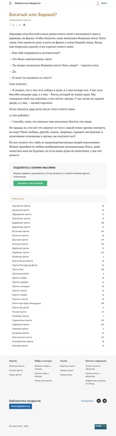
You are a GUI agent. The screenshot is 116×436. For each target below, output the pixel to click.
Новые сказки (66, 374)
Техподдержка (87, 401)
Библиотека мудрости (25, 400)
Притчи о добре (19, 277)
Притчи (13, 361)
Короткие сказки (67, 366)
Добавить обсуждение (30, 183)
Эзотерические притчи (22, 341)
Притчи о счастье (20, 299)
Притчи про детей (20, 307)
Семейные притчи (20, 316)
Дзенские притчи (20, 244)
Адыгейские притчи (21, 205)
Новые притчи (15, 374)
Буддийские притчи (21, 222)
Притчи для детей (20, 273)
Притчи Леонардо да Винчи (24, 265)
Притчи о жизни (19, 290)
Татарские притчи (20, 328)
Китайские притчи (20, 256)
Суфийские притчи (20, 324)
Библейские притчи (21, 218)
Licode (14, 426)
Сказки (63, 361)
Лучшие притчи (16, 370)
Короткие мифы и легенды (43, 367)
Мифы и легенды (43, 361)
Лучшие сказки (66, 370)
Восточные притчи (20, 231)
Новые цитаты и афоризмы (93, 375)
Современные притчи (20, 20)
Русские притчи (19, 311)
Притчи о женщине (21, 286)
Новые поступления (43, 380)
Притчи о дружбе (20, 282)
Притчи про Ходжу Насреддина (26, 303)
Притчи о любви (19, 294)
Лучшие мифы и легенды (42, 375)
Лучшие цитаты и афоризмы (93, 367)
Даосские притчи (20, 239)
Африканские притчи (21, 214)
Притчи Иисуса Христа (22, 261)
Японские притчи (20, 345)
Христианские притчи (22, 337)
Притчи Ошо (17, 269)
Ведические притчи (21, 227)
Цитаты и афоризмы (96, 361)
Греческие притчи (20, 235)
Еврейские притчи (20, 248)
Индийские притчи (20, 252)
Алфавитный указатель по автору (96, 382)
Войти (104, 3)
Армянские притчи (20, 210)
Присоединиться (20, 406)
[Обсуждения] (17, 25)
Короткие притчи (16, 366)
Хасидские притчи (20, 333)
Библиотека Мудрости (28, 3)
